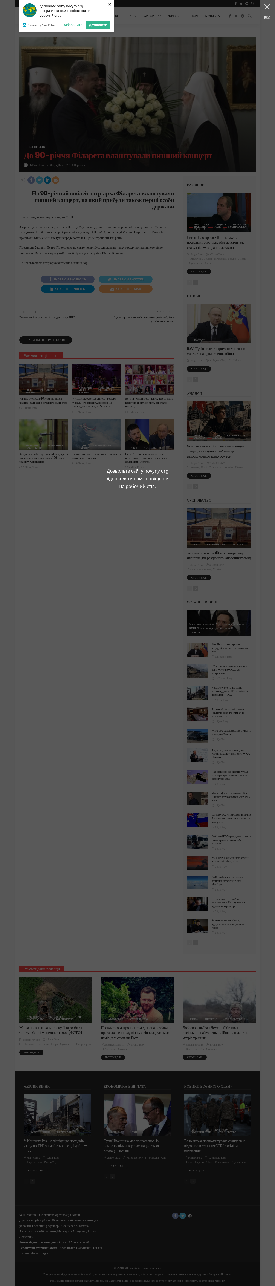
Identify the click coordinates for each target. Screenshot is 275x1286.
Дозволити (98, 25)
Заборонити (72, 25)
